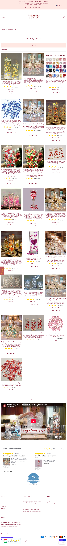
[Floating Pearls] (5, 543)
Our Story (3, 503)
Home (3, 29)
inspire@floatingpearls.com (34, 511)
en (64, 3)
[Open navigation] (3, 17)
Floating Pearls (9, 29)
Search (2, 501)
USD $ (60, 5)
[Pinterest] (7, 534)
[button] (62, 448)
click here (38, 7)
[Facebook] (1, 534)
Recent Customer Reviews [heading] (12, 448)
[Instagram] (4, 534)
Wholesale (3, 506)
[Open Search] (58, 4)
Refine (32, 45)
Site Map (3, 508)
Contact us (3, 504)
